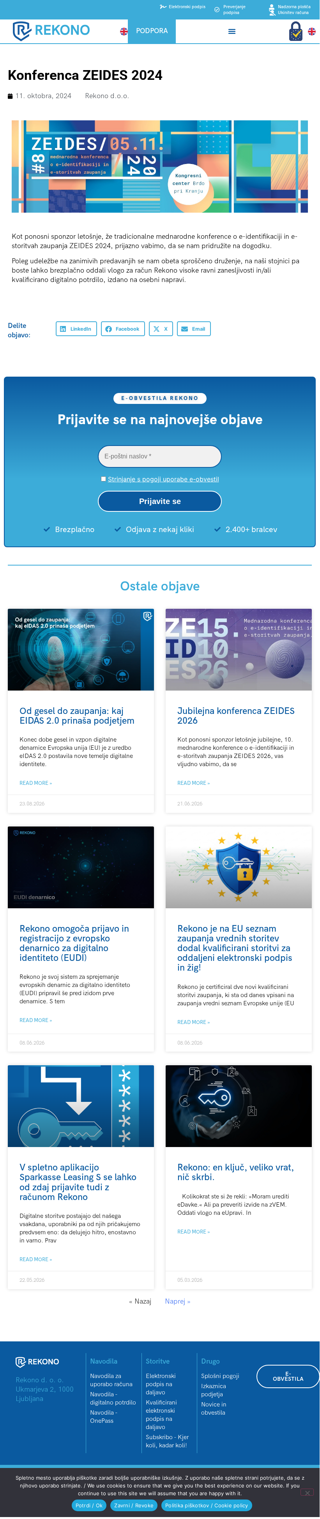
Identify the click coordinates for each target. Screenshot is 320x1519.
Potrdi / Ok (89, 1505)
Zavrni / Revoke (134, 1505)
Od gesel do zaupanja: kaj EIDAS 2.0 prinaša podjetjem (76, 716)
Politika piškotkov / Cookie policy (206, 1505)
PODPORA (152, 31)
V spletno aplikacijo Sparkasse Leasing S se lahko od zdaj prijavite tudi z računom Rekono (77, 1182)
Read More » (35, 783)
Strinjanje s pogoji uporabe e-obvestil (163, 479)
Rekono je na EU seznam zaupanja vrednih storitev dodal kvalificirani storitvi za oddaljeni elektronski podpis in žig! (234, 948)
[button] (76, 328)
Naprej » (178, 1301)
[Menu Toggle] (232, 31)
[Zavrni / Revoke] (307, 1492)
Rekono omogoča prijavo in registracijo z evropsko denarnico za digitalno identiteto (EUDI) (74, 943)
